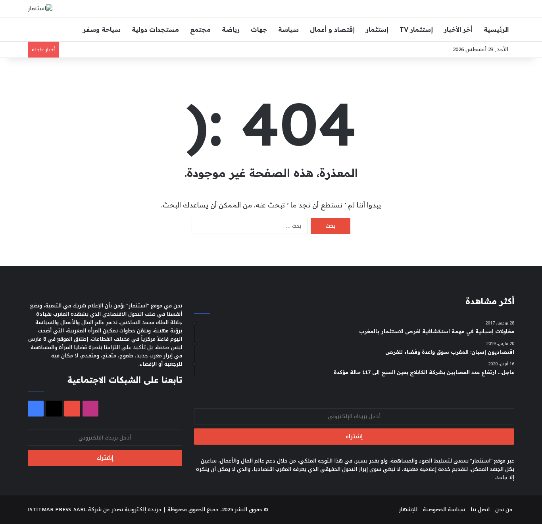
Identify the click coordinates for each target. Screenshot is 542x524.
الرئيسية (496, 29)
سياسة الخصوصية (444, 509)
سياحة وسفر (102, 29)
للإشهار (408, 509)
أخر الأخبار (458, 29)
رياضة (231, 29)
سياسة (288, 29)
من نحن (503, 509)
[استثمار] (40, 8)
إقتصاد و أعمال (332, 29)
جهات (259, 29)
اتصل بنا (480, 509)
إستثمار (377, 29)
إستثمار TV (416, 29)
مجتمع (200, 29)
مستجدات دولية (155, 29)
